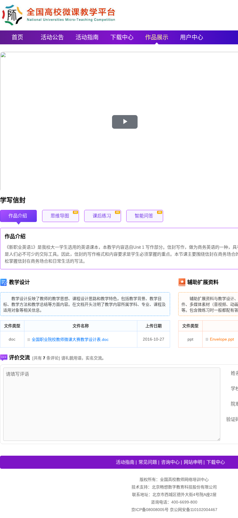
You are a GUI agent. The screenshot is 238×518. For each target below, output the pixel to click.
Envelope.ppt (222, 339)
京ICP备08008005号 (150, 509)
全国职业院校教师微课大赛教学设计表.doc (70, 339)
